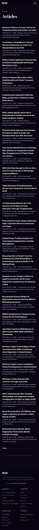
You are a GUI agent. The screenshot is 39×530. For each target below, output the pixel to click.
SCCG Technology (26, 503)
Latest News (6, 514)
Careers (23, 498)
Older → (5, 448)
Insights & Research (8, 500)
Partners (23, 500)
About (22, 492)
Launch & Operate (8, 495)
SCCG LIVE (5, 520)
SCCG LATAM (6, 522)
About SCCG (24, 520)
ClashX (22, 506)
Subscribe (5, 525)
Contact (23, 517)
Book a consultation (26, 514)
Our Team (23, 495)
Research (5, 517)
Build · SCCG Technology (10, 503)
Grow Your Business (8, 492)
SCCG (4, 11)
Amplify (4, 498)
